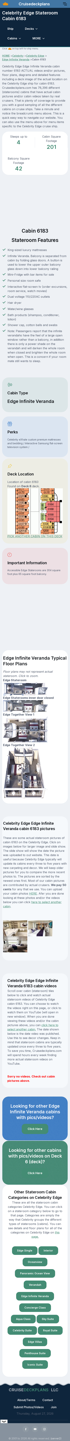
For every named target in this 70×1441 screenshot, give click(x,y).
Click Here (35, 1129)
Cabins (12, 38)
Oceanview (35, 1261)
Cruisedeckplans (34, 4)
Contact (47, 1400)
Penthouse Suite (35, 1353)
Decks (29, 28)
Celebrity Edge (35, 55)
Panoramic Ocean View (35, 1273)
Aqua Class (23, 1318)
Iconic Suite (35, 1364)
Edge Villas (35, 1341)
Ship (10, 28)
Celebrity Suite (22, 1330)
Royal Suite (50, 1330)
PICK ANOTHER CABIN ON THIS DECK (34, 536)
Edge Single (24, 1250)
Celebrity (18, 55)
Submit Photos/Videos (29, 1407)
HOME (6, 55)
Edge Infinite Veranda (15, 59)
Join (54, 1407)
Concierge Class (35, 1307)
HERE (33, 893)
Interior (48, 1250)
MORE (36, 38)
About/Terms (26, 1400)
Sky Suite (48, 1318)
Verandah (35, 1284)
